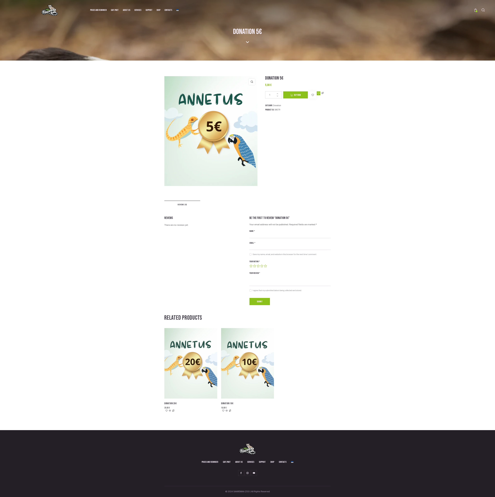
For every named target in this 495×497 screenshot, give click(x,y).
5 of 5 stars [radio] (265, 266)
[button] (252, 82)
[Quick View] (170, 411)
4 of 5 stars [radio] (261, 266)
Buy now (297, 95)
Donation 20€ (170, 403)
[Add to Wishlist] (318, 93)
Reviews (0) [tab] (182, 204)
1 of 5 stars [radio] (251, 266)
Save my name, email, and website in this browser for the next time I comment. (285, 254)
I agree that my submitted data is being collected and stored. (277, 290)
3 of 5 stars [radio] (258, 266)
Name (252, 231)
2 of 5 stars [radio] (254, 266)
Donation (277, 105)
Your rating (254, 261)
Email (252, 243)
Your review (254, 273)
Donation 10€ (227, 403)
